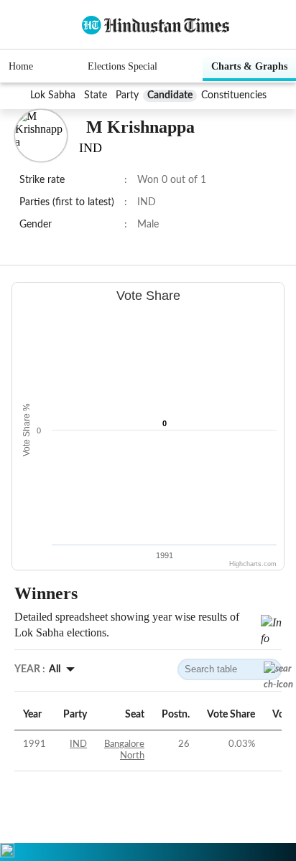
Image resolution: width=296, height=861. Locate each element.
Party (127, 95)
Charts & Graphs (249, 66)
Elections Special (122, 66)
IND (78, 744)
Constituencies (234, 95)
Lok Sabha (52, 95)
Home (21, 66)
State (95, 95)
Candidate (170, 95)
